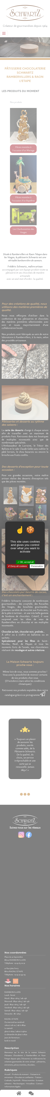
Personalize (37, 566)
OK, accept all (26, 562)
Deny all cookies (18, 566)
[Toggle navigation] (4, 33)
